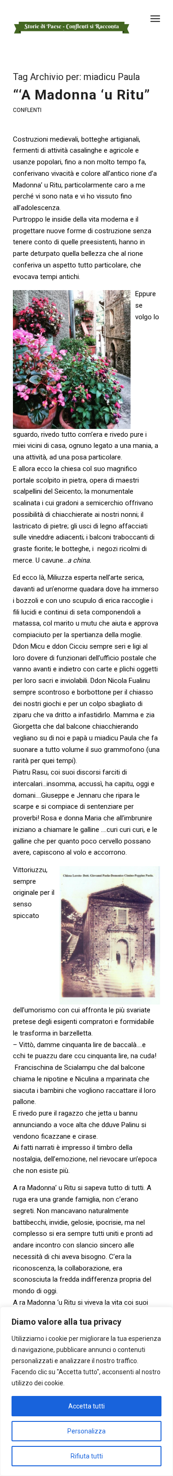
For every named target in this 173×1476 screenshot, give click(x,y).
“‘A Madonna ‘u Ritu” (81, 95)
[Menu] (155, 18)
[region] (86, 1391)
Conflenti (27, 110)
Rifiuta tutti (87, 1456)
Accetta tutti (86, 1406)
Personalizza (86, 1431)
